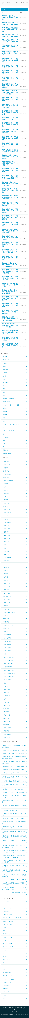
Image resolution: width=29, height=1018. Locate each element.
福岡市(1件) (7, 721)
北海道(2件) (6, 461)
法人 (4, 386)
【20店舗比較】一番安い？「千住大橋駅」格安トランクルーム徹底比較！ (10, 92)
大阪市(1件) (7, 654)
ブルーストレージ (7, 976)
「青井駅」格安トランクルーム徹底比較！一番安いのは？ (10, 23)
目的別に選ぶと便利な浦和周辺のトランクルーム (14, 806)
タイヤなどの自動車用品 (9, 398)
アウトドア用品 (7, 402)
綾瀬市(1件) (7, 615)
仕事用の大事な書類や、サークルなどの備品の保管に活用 (14, 861)
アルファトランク (7, 937)
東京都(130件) (6, 506)
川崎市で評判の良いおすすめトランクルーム (14, 769)
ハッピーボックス (7, 972)
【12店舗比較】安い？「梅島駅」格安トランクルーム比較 (10, 118)
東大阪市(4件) (7, 680)
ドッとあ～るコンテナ (8, 947)
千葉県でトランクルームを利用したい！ (13, 753)
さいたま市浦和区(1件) (10, 480)
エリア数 (5, 357)
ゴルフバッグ (6, 408)
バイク (4, 395)
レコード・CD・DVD (8, 431)
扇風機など (6, 414)
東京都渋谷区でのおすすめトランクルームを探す (14, 801)
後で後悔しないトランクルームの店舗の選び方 (14, 841)
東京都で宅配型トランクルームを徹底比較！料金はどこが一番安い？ (10, 163)
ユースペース (6, 911)
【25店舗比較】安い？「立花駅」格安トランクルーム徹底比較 (10, 244)
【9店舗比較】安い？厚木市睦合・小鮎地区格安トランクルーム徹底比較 (10, 291)
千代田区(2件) (7, 522)
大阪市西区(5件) (8, 667)
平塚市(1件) (7, 606)
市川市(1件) (7, 500)
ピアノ (4, 434)
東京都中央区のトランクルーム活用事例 (13, 766)
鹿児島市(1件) (7, 728)
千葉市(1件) (7, 496)
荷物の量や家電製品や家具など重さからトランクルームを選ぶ (14, 870)
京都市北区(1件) (8, 625)
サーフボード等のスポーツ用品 (11, 405)
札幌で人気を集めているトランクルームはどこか (14, 814)
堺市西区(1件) (7, 651)
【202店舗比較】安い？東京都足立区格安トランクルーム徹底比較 (10, 156)
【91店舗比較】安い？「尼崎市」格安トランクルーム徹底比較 (10, 258)
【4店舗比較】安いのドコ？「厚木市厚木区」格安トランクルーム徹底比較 (10, 264)
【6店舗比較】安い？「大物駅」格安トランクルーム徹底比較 (10, 190)
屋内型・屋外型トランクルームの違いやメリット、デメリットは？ (14, 888)
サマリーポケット (7, 924)
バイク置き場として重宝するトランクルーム (14, 781)
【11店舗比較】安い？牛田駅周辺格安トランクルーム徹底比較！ (10, 138)
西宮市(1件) (7, 705)
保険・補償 (6, 369)
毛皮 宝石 (5, 450)
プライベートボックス (8, 979)
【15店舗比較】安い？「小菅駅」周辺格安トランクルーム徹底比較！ (10, 131)
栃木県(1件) (6, 471)
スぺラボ (5, 927)
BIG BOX (5, 956)
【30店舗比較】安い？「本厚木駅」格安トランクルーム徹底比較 (10, 305)
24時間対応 (6, 373)
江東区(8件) (7, 561)
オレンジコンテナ (7, 943)
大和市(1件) (7, 602)
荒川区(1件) (7, 580)
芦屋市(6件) (7, 702)
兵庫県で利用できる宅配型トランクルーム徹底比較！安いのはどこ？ (10, 332)
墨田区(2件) (7, 532)
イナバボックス (7, 963)
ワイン (4, 447)
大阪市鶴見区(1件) (9, 676)
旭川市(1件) (7, 464)
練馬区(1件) (7, 577)
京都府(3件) (6, 622)
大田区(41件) (7, 535)
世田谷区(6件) (7, 512)
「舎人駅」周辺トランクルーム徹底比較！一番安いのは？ (10, 35)
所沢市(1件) (7, 484)
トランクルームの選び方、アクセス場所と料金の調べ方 (14, 875)
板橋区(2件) (7, 554)
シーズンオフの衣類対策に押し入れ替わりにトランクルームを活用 (14, 851)
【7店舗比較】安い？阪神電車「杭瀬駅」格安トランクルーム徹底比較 (10, 197)
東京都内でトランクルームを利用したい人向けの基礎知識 (14, 746)
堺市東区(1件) (7, 647)
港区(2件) (6, 567)
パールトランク (7, 950)
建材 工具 (5, 440)
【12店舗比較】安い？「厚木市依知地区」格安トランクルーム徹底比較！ (10, 271)
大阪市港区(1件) (8, 663)
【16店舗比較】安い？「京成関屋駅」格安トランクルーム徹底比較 (10, 85)
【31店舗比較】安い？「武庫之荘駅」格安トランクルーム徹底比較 (10, 210)
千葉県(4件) (6, 493)
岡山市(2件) (7, 712)
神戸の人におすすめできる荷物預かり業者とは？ (14, 822)
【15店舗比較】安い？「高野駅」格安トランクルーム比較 (10, 66)
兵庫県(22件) (6, 692)
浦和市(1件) (7, 487)
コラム (8, 2)
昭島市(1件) (7, 548)
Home (4, 2)
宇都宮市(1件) (7, 474)
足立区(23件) (7, 593)
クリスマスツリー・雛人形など (11, 424)
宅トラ (4, 998)
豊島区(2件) (7, 590)
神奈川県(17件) (6, 596)
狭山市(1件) (7, 683)
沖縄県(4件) (6, 731)
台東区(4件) (7, 525)
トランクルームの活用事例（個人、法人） (14, 750)
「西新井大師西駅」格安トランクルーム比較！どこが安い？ (10, 53)
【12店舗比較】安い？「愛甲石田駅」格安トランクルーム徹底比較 (10, 298)
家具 (4, 389)
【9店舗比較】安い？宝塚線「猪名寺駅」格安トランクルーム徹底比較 (10, 231)
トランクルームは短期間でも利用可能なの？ (14, 893)
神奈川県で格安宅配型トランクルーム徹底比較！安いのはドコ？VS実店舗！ (10, 318)
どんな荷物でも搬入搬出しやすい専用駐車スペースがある (13, 883)
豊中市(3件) (7, 689)
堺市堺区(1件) (7, 644)
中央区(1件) (7, 516)
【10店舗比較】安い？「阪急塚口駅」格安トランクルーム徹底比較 (10, 217)
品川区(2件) (7, 529)
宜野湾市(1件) (7, 734)
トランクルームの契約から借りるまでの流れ (14, 880)
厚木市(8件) (7, 599)
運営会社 (14, 1012)
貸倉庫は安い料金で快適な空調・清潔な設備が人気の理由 (14, 836)
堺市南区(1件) (7, 641)
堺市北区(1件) (7, 638)
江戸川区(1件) (7, 558)
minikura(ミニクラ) (8, 921)
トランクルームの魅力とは (10, 810)
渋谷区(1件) (7, 564)
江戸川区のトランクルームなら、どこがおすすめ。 (13, 785)
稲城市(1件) (7, 570)
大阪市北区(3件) (8, 660)
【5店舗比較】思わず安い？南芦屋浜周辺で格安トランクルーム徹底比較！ (10, 325)
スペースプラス (7, 992)
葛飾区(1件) (7, 583)
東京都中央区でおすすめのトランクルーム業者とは (14, 796)
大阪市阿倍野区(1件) (9, 673)
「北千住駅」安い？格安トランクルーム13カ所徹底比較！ (10, 150)
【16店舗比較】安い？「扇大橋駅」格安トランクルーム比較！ (10, 72)
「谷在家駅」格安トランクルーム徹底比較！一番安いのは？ (10, 46)
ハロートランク (7, 908)
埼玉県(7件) (6, 477)
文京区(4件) (7, 541)
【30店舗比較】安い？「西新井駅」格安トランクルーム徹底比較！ (10, 112)
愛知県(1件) (6, 619)
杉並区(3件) (7, 551)
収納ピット (6, 931)
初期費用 (5, 363)
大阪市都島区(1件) (9, 670)
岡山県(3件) (6, 708)
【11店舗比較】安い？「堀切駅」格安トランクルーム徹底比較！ (10, 145)
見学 (4, 379)
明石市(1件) (7, 699)
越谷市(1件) (7, 490)
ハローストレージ (7, 905)
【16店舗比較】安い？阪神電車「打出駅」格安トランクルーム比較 (10, 339)
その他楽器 (6, 437)
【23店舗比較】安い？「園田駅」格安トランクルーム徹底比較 (10, 224)
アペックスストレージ (8, 960)
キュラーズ (6, 902)
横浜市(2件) (7, 609)
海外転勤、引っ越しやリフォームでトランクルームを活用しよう (14, 846)
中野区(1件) (7, 519)
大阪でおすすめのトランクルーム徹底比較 (14, 792)
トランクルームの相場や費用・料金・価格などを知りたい (14, 866)
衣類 (4, 418)
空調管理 (5, 366)
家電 (4, 392)
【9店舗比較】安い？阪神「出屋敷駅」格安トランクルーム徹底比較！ (10, 184)
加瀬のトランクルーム (8, 914)
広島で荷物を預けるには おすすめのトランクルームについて (14, 827)
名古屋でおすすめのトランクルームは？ (13, 818)
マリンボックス (7, 982)
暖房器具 (5, 411)
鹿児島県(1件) (6, 724)
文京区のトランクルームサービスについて (14, 789)
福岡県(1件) (6, 718)
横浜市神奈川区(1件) (9, 612)
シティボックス (7, 966)
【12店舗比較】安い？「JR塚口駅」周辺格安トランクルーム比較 (10, 237)
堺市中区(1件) (7, 635)
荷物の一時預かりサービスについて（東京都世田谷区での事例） (14, 757)
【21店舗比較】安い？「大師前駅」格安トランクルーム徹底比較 (10, 99)
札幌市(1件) (7, 468)
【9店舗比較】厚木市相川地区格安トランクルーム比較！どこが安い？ (10, 285)
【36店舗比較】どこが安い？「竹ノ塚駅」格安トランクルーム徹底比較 (10, 106)
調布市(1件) (7, 586)
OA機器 (5, 443)
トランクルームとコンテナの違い (11, 773)
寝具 (4, 421)
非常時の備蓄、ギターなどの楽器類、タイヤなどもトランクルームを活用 (14, 856)
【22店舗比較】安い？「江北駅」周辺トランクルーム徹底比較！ (10, 60)
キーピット (6, 953)
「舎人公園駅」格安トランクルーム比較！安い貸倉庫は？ (10, 40)
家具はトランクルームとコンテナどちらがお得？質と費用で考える (14, 777)
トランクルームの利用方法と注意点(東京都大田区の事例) (14, 762)
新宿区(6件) (7, 545)
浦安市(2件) (7, 503)
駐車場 (4, 376)
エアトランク (6, 940)
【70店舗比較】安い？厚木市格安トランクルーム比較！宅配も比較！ (10, 312)
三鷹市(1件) (7, 509)
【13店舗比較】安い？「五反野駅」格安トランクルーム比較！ (10, 124)
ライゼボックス (7, 995)
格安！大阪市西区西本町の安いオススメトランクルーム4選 (10, 345)
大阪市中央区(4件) (9, 657)
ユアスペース (6, 985)
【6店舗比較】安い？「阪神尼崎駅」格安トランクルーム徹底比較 (10, 204)
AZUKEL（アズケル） (8, 934)
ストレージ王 (6, 969)
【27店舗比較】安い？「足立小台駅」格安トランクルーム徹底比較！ (10, 79)
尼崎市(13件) (7, 696)
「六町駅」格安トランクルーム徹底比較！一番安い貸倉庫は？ (10, 17)
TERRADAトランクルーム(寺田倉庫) (12, 918)
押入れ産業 (6, 988)
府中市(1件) (7, 538)
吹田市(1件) (7, 631)
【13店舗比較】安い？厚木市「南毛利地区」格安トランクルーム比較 (10, 278)
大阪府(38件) (6, 628)
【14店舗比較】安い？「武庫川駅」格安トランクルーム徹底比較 (10, 170)
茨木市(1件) (7, 686)
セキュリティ (6, 382)
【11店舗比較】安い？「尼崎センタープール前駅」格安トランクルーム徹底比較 (10, 177)
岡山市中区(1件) (8, 715)
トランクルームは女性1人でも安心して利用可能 (14, 832)
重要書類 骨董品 (7, 453)
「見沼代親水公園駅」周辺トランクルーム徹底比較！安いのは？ (10, 29)
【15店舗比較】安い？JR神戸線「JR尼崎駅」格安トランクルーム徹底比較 (9, 251)
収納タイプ (6, 360)
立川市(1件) (7, 574)
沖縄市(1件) (7, 737)
